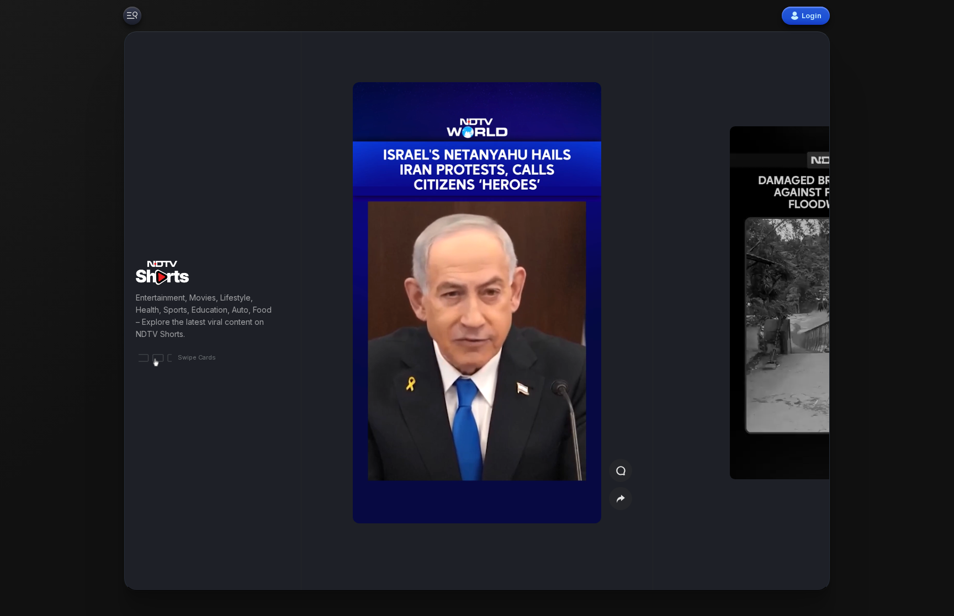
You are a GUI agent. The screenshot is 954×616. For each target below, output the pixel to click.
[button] (765, 311)
